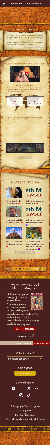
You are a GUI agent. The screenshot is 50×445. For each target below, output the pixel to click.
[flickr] (36, 388)
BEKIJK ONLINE (25, 329)
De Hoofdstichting (25, 415)
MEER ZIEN (25, 157)
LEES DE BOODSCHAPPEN (33, 47)
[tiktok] (29, 395)
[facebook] (21, 388)
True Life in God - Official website (25, 3)
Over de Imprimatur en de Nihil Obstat (26, 419)
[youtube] (13, 388)
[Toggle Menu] (45, 3)
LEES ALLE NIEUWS (25, 252)
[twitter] (29, 388)
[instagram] (21, 395)
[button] (25, 20)
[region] (25, 11)
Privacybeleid (25, 411)
